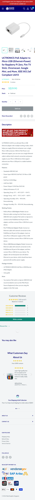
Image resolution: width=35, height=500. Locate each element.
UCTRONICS (5, 79)
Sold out (17, 109)
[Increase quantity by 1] (20, 102)
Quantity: (4, 102)
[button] (9, 305)
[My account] (28, 9)
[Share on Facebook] (21, 116)
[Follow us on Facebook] (3, 457)
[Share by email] (32, 116)
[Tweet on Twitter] (28, 116)
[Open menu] (3, 8)
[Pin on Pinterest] (24, 116)
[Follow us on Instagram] (6, 457)
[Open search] (24, 9)
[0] (31, 9)
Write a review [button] (17, 319)
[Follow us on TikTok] (10, 457)
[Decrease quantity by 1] (10, 102)
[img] (17, 360)
